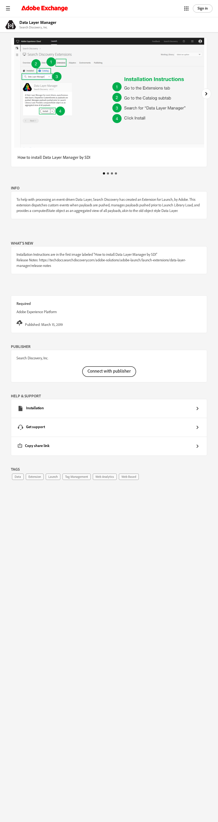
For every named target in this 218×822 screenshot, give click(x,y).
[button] (8, 8)
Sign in (203, 8)
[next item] (206, 93)
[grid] (109, 427)
